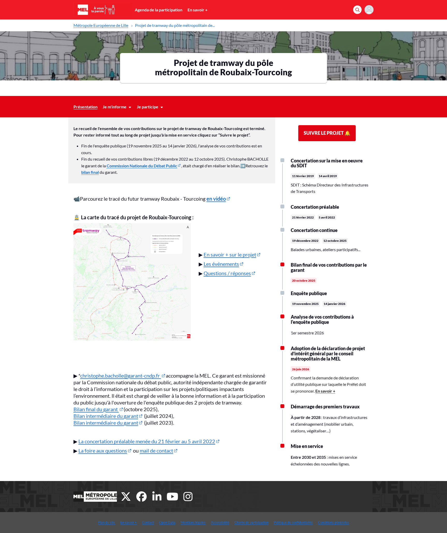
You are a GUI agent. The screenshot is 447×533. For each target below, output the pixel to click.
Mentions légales (193, 522)
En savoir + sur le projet (230, 254)
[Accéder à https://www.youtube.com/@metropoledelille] (172, 496)
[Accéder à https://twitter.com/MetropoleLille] (126, 496)
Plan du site (106, 522)
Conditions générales (333, 522)
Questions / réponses (227, 273)
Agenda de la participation (158, 9)
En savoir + (197, 9)
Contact (148, 522)
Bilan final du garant (96, 409)
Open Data (167, 522)
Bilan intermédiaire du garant (105, 416)
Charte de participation (251, 522)
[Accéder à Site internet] (95, 496)
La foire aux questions (102, 450)
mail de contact (156, 450)
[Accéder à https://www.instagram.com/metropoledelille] (188, 496)
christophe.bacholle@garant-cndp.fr (120, 375)
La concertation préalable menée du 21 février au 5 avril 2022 (146, 441)
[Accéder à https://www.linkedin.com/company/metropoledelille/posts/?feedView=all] (157, 496)
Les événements (221, 264)
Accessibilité (220, 522)
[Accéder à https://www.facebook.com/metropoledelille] (141, 496)
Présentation (85, 106)
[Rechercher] (357, 9)
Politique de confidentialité (293, 522)
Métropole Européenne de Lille (100, 25)
